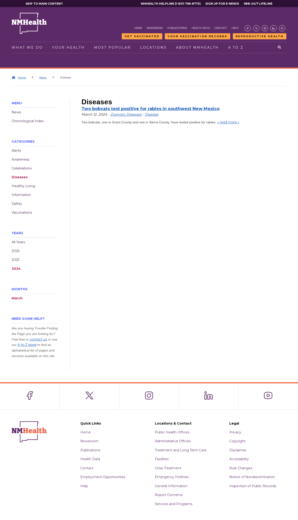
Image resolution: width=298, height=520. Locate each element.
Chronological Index (28, 121)
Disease (152, 114)
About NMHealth (197, 47)
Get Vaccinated (142, 36)
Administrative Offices (173, 441)
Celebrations (22, 168)
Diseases (20, 177)
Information (21, 195)
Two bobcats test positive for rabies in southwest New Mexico (150, 108)
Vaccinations (22, 212)
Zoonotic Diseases (126, 114)
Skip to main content (44, 3)
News (43, 77)
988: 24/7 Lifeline (258, 3)
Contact (221, 28)
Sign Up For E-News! (222, 3)
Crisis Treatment (168, 468)
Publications (177, 28)
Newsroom (155, 28)
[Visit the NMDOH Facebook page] (247, 28)
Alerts (16, 151)
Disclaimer (237, 450)
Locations (153, 47)
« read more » (228, 122)
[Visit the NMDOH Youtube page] (282, 28)
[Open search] (279, 47)
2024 (16, 269)
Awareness (20, 159)
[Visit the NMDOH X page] (256, 28)
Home (138, 28)
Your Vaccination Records (197, 36)
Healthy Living (23, 186)
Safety (17, 204)
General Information (171, 486)
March (17, 298)
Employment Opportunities (102, 477)
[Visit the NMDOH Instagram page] (265, 28)
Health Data (201, 28)
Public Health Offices (172, 432)
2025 (15, 260)
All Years (18, 242)
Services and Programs (173, 504)
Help (235, 28)
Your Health (68, 47)
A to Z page (27, 345)
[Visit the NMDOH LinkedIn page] (273, 28)
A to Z (236, 47)
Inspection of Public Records (252, 486)
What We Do (27, 47)
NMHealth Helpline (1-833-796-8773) (171, 3)
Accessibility (239, 459)
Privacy (235, 432)
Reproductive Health (260, 36)
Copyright (237, 441)
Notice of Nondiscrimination (252, 477)
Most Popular (112, 47)
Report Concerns (169, 495)
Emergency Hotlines (172, 477)
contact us (38, 339)
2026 (16, 251)
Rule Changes (240, 468)
